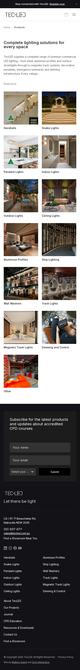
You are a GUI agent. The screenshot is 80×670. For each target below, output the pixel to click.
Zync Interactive (40, 662)
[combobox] (23, 471)
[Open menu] (74, 15)
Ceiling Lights (12, 591)
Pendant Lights (13, 571)
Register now (57, 3)
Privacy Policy (65, 657)
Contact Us (10, 634)
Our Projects (11, 607)
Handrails (9, 557)
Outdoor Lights (13, 584)
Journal (8, 614)
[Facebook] (15, 548)
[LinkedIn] (5, 548)
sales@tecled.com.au (17, 533)
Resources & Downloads (19, 627)
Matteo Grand (19, 662)
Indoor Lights (12, 577)
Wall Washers (51, 571)
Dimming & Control (54, 591)
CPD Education (13, 621)
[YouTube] (20, 548)
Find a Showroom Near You (20, 538)
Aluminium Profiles (54, 557)
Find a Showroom (14, 641)
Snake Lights (11, 564)
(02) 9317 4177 (13, 529)
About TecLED (12, 600)
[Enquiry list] (66, 14)
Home (7, 27)
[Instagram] (10, 548)
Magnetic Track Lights (56, 584)
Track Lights (50, 577)
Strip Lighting (51, 564)
